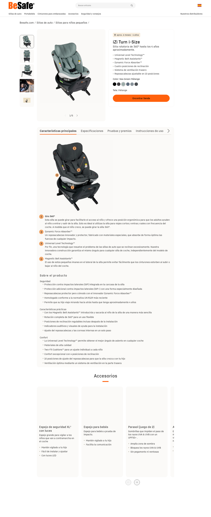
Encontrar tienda (141, 98)
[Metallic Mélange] (118, 84)
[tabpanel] (105, 252)
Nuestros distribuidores (191, 14)
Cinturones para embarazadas (52, 14)
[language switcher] (199, 5)
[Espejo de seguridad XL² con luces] (58, 402)
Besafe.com (27, 22)
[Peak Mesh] (132, 84)
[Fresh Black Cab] (114, 84)
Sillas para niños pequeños (71, 22)
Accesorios (73, 14)
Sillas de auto (15, 14)
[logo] (42, 5)
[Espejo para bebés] (102, 402)
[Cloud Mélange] (128, 84)
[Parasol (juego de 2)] (147, 402)
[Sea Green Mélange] (123, 84)
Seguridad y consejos (91, 14)
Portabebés (29, 14)
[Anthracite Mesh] (136, 84)
